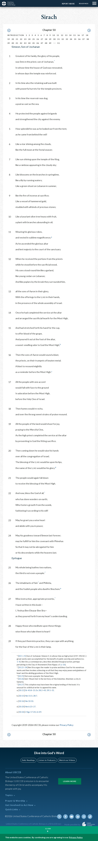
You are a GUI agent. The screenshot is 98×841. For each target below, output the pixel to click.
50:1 (20, 656)
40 (13, 43)
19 (8, 39)
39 (8, 43)
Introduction (15, 35)
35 (75, 39)
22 (21, 39)
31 (58, 39)
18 (87, 35)
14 (70, 35)
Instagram (84, 816)
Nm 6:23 (28, 706)
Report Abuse (68, 4)
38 (88, 39)
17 (83, 35)
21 (17, 39)
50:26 (21, 679)
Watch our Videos (67, 760)
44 (29, 43)
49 (50, 43)
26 (37, 39)
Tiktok (90, 816)
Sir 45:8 (28, 690)
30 (54, 39)
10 (53, 35)
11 (58, 35)
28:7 (35, 696)
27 (42, 39)
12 (62, 35)
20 (13, 39)
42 (21, 43)
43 (25, 43)
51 (58, 43)
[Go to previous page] (10, 30)
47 (42, 43)
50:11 (21, 690)
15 (74, 35)
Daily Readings (28, 760)
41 (17, 43)
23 (25, 39)
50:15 (21, 696)
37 (83, 39)
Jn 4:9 (38, 712)
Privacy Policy (66, 725)
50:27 (21, 684)
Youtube (71, 816)
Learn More (69, 781)
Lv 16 (62, 664)
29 (50, 39)
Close (48, 829)
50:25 (21, 676)
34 (71, 39)
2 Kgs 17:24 (30, 712)
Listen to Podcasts (47, 760)
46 (37, 43)
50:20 (21, 706)
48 (46, 43)
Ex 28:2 (39, 690)
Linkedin (77, 816)
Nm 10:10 (29, 701)
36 (79, 39)
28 (46, 39)
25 (33, 39)
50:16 (21, 701)
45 (33, 43)
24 (29, 39)
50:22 (21, 667)
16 (78, 35)
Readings (83, 3)
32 (63, 39)
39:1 (49, 690)
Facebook (65, 816)
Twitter (59, 816)
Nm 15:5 (28, 696)
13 (66, 35)
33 (67, 39)
